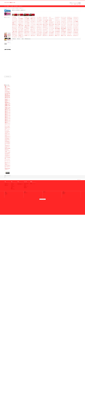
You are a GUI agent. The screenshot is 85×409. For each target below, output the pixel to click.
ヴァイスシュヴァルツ (26, 186)
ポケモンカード (6, 185)
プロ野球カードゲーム (26, 188)
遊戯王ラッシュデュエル (32, 186)
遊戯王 (31, 185)
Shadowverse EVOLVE (26, 185)
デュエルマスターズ (7, 186)
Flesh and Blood (19, 186)
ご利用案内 (63, 194)
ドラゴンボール (12, 187)
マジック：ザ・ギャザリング (20, 185)
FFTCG (12, 190)
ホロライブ (25, 189)
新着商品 (25, 194)
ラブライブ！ (25, 190)
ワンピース (12, 185)
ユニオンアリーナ (13, 186)
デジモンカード (12, 189)
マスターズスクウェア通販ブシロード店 (9, 2)
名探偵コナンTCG (6, 187)
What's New (44, 194)
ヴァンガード (25, 187)
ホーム (5, 194)
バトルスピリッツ (13, 188)
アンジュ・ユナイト (13, 191)
